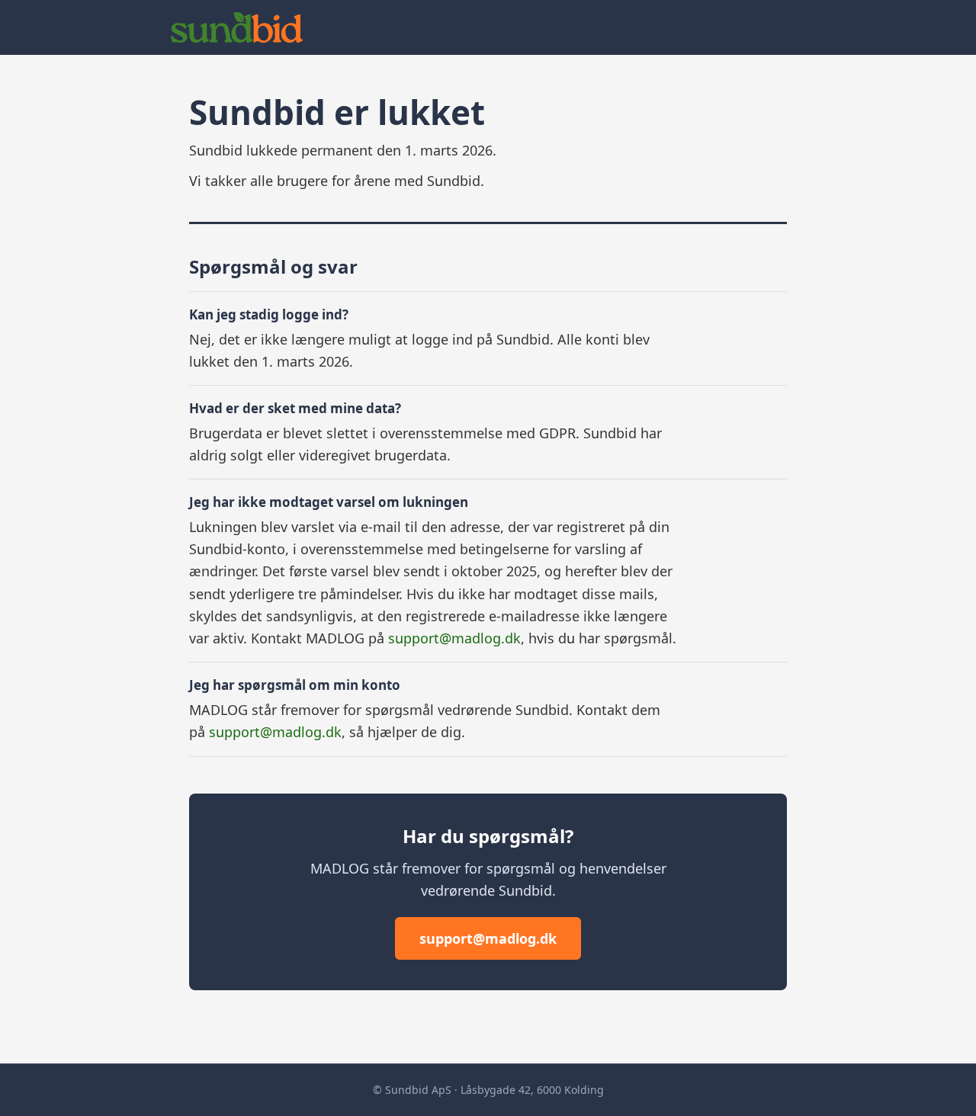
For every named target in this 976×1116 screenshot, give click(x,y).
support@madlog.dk (454, 638)
